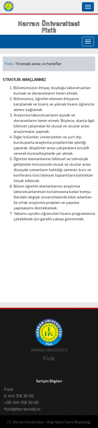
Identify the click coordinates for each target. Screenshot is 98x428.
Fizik (9, 63)
